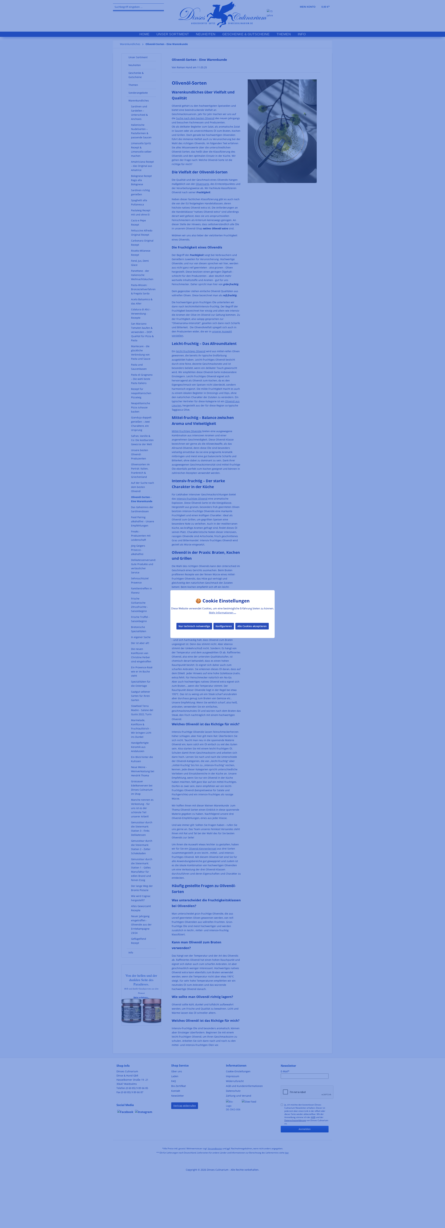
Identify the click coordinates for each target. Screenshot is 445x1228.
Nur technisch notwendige (194, 626)
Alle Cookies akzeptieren (252, 626)
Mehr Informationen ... (222, 612)
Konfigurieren (224, 626)
